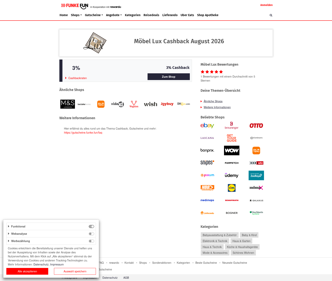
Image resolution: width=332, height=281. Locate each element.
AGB (126, 277)
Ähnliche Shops (213, 101)
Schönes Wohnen (243, 253)
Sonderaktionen (161, 262)
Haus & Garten (241, 241)
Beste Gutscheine (206, 262)
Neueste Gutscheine (234, 262)
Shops (143, 262)
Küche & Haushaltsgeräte (242, 247)
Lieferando (170, 15)
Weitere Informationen (217, 107)
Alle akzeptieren (27, 271)
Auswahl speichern (75, 271)
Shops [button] (75, 15)
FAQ (101, 262)
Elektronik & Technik (215, 241)
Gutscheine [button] (93, 15)
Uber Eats (187, 15)
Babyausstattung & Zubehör (220, 235)
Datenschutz (110, 277)
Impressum (57, 264)
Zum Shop (168, 77)
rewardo (114, 262)
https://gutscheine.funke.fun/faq (83, 132)
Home (64, 15)
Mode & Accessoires (215, 253)
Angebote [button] (113, 15)
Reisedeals (151, 15)
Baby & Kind (249, 235)
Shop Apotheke (207, 15)
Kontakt (129, 262)
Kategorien (132, 15)
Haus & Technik (212, 247)
